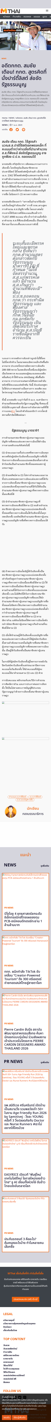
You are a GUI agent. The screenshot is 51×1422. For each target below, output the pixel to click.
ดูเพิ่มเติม (45, 865)
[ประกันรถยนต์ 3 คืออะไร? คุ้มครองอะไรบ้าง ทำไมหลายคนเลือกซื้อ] (25, 1213)
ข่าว (13, 411)
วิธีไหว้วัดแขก (9, 1372)
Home (4, 118)
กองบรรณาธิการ (33, 814)
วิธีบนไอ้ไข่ (7, 1365)
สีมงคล (6, 1382)
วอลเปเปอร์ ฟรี (9, 1378)
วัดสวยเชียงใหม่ (10, 1348)
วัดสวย (6, 1345)
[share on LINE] (23, 129)
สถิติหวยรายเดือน (11, 1355)
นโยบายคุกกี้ (8, 1320)
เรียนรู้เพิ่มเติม (20, 1417)
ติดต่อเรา (7, 1327)
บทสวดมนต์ (8, 1362)
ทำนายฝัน (17, 16)
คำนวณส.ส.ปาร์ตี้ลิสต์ (17, 797)
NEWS (4, 58)
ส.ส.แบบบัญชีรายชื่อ (25, 799)
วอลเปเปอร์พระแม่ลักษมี (14, 1375)
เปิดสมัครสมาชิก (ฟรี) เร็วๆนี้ (26, 1299)
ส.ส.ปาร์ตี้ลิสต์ (35, 797)
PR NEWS (8, 907)
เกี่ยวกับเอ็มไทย (10, 1330)
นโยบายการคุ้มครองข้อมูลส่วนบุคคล (19, 1323)
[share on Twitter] (17, 129)
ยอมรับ (7, 1417)
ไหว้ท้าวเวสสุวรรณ (11, 1368)
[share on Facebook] (11, 129)
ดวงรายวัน (8, 1358)
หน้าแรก (6, 16)
